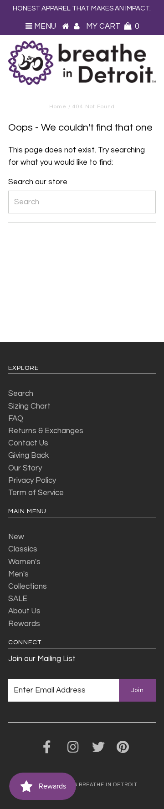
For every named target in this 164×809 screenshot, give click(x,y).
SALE (17, 599)
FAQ (15, 419)
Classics (22, 549)
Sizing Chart (29, 406)
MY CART (112, 26)
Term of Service (36, 493)
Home (58, 107)
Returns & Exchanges (45, 431)
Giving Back (28, 455)
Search (20, 393)
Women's (24, 562)
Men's (18, 574)
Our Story (25, 468)
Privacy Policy (32, 480)
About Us (24, 611)
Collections (27, 586)
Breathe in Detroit (108, 784)
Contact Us (28, 443)
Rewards (24, 624)
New (16, 537)
